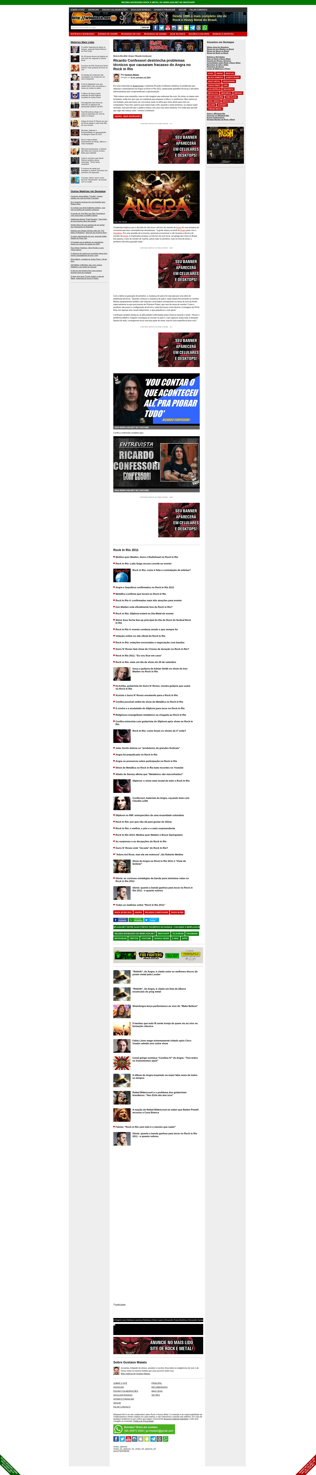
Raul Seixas (214, 101)
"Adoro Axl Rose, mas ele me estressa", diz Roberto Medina (149, 854)
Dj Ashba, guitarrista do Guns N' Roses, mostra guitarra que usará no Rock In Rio (153, 687)
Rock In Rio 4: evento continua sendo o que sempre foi (147, 629)
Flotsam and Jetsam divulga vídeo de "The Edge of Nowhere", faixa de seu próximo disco (89, 232)
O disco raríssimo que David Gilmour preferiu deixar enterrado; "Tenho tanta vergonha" (92, 161)
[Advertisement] (134, 271)
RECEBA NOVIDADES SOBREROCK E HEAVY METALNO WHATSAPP (9, 1465)
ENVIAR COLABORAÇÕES (115, 10)
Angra (131, 56)
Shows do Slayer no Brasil (218, 51)
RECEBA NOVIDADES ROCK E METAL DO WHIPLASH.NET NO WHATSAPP (158, 2)
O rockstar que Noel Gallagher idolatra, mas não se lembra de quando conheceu (88, 209)
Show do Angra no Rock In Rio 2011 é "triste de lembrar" (159, 862)
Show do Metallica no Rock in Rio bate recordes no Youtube (149, 767)
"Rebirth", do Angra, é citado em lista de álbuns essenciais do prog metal (159, 990)
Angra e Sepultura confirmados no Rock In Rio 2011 (145, 587)
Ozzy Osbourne (215, 97)
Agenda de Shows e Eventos (219, 61)
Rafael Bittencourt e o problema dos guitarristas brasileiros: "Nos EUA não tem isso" (159, 1094)
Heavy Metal (214, 81)
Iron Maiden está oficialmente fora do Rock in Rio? (144, 607)
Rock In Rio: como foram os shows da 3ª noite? (159, 730)
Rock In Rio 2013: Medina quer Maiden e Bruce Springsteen (149, 835)
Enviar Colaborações (215, 118)
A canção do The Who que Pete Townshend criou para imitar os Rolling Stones (88, 214)
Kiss (225, 85)
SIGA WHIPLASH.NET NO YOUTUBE (132, 427)
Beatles (230, 73)
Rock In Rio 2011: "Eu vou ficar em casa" (139, 655)
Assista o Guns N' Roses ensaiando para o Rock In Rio (147, 695)
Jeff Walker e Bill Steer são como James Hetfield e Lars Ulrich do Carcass (86, 266)
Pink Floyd (231, 97)
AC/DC (211, 73)
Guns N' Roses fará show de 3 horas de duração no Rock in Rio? (152, 649)
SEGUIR (182, 10)
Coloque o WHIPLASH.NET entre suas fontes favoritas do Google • (174, 927)
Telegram (177, 934)
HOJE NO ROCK (177, 34)
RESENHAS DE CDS (131, 34)
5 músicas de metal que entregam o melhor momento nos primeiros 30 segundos (94, 170)
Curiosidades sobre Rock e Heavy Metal (223, 63)
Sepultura (117, 233)
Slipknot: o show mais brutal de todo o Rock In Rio (161, 780)
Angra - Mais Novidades (128, 116)
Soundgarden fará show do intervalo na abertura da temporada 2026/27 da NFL (92, 105)
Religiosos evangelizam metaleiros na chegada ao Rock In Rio (151, 715)
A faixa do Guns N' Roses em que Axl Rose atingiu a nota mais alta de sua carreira (94, 123)
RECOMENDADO (159, 1387)
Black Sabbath (215, 77)
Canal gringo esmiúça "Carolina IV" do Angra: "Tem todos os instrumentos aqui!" (165, 1059)
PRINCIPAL (156, 1383)
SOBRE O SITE (78, 10)
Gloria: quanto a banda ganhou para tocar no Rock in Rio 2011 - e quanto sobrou (162, 889)
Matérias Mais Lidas (82, 42)
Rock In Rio (177, 912)
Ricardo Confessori (143, 56)
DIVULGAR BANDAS (141, 10)
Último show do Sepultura (218, 47)
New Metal (226, 93)
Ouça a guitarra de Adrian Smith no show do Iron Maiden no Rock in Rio (160, 670)
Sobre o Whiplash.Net (216, 114)
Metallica (213, 93)
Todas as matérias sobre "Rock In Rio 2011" (140, 905)
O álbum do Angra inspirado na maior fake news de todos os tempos (165, 1076)
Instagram (121, 938)
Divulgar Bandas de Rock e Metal (221, 119)
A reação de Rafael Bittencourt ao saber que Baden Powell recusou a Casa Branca (165, 1111)
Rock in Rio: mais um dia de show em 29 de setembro (146, 662)
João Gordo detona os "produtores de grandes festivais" (148, 748)
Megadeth (228, 89)
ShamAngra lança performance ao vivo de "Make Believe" (165, 1006)
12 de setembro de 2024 (141, 77)
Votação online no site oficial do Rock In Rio (140, 636)
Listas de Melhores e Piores (218, 69)
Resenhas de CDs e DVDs (217, 65)
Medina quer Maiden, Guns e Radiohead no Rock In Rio (147, 557)
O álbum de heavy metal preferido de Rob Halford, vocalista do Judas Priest (91, 95)
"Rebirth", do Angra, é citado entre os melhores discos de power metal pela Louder (165, 973)
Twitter (133, 938)
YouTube (146, 938)
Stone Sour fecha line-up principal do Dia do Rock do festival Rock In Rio (153, 621)
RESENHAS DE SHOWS (155, 34)
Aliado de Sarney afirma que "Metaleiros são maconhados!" (149, 774)
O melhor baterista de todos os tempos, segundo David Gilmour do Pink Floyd (93, 49)
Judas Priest (214, 85)
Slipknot (222, 105)
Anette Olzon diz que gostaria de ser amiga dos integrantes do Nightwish (88, 226)
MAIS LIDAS (157, 1391)
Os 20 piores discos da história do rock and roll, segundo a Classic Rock (94, 58)
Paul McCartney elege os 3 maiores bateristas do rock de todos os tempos (92, 114)
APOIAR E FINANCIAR (164, 10)
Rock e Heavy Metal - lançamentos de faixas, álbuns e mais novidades (93, 142)
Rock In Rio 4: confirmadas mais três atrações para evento (149, 600)
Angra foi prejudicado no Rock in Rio (136, 754)
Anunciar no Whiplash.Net (218, 116)
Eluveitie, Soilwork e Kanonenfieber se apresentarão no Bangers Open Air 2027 (93, 132)
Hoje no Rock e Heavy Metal (218, 59)
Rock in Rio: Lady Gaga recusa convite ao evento (144, 563)
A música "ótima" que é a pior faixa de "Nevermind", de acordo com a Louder (94, 180)
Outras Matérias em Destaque (88, 191)
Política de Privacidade (143, 1421)
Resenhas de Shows (215, 67)
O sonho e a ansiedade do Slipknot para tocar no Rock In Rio (150, 708)
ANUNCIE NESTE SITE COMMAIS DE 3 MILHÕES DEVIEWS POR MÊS (307, 1465)
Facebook (192, 934)
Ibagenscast (138, 86)
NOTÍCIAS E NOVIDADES (82, 34)
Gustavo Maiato (132, 75)
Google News (161, 938)
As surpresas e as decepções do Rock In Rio (141, 841)
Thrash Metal (215, 109)
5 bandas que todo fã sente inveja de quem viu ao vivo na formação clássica (165, 1024)
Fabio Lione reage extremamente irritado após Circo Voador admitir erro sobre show (161, 1042)
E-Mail (175, 938)
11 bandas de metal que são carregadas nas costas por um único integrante (93, 77)
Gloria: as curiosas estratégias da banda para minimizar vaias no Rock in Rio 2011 (152, 879)
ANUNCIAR (93, 10)
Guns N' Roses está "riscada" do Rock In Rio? (142, 848)
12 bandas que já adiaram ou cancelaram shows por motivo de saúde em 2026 (87, 243)
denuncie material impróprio (176, 1419)
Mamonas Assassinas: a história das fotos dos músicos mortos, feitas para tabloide (93, 151)
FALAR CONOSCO (198, 10)
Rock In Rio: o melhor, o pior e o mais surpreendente (145, 828)
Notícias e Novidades (216, 57)
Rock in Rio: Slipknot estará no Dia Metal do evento (145, 613)
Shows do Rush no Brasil (217, 53)
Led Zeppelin (214, 89)
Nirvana (238, 93)
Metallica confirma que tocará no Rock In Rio (141, 594)
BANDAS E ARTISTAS (223, 34)
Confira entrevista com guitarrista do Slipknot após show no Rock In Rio (154, 723)
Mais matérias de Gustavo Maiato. (135, 1374)
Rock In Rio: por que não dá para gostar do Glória (144, 821)
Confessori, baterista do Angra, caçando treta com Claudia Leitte (160, 799)
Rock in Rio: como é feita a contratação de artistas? (161, 570)
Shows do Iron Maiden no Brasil (220, 49)
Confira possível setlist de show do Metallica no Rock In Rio (149, 702)
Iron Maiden (229, 81)
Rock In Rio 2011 (120, 56)
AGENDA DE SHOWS (108, 34)
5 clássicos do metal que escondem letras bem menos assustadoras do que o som (89, 254)
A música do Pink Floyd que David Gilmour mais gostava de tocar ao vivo (94, 68)
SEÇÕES (199, 34)
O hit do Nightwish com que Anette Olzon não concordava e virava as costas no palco (93, 86)
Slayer (211, 105)
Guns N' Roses (232, 77)
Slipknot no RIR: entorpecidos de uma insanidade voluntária (150, 815)
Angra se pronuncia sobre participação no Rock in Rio (146, 761)
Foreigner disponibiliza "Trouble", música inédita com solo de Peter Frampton (87, 197)
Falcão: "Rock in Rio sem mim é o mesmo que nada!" (146, 1127)
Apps (185, 938)
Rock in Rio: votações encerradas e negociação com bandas (150, 642)
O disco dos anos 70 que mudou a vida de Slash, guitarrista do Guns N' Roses (87, 277)
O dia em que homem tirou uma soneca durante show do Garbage (86, 272)
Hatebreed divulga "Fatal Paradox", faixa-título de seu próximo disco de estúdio (89, 220)
